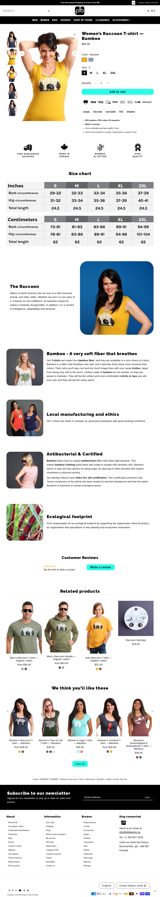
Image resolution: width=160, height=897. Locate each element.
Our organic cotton (15, 826)
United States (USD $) (148, 3)
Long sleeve (89, 842)
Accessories (89, 830)
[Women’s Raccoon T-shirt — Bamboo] (21, 717)
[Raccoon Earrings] (136, 618)
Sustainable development (18, 830)
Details (87, 112)
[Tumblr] (16, 890)
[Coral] (81, 752)
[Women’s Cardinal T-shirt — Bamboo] (109, 717)
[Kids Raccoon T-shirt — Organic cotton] (98, 627)
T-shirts (87, 826)
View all (80, 763)
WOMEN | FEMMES (49, 779)
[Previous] (22, 53)
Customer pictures (53, 854)
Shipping (131, 112)
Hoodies (87, 838)
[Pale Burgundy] (100, 669)
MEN (34, 20)
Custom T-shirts (14, 846)
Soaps (86, 834)
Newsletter (50, 862)
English (106, 885)
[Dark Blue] (23, 752)
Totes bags (88, 858)
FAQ (121, 112)
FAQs (48, 830)
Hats (85, 846)
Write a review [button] (100, 567)
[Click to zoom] (74, 34)
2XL (113, 72)
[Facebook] (9, 890)
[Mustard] (97, 669)
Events (11, 842)
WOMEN (44, 20)
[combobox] (24, 11)
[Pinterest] (12, 890)
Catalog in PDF (52, 850)
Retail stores (51, 846)
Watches (87, 862)
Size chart (97, 112)
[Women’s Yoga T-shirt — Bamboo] (80, 717)
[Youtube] (19, 890)
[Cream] (54, 752)
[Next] (74, 53)
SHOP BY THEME (83, 20)
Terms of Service (15, 858)
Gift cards (50, 842)
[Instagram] (24, 890)
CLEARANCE (103, 20)
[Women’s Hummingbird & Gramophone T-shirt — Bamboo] (139, 717)
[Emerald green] (140, 757)
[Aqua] (78, 752)
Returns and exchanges (56, 834)
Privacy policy (14, 866)
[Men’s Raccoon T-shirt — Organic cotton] (24, 627)
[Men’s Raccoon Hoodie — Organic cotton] (61, 626)
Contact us (50, 866)
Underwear (88, 854)
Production (12, 834)
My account (50, 838)
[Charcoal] (26, 669)
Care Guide (111, 112)
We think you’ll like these (80, 688)
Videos (49, 858)
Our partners (13, 854)
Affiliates (11, 850)
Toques (87, 850)
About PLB (12, 822)
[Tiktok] (28, 890)
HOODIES (65, 20)
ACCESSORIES (120, 20)
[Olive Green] (47, 752)
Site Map (35, 895)
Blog (10, 838)
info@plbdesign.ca (129, 832)
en (133, 3)
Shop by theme (90, 822)
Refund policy (14, 862)
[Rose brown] (137, 757)
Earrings (87, 866)
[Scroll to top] (155, 890)
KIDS (55, 20)
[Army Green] (22, 669)
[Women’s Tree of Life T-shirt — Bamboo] (50, 717)
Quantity (86, 83)
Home (35, 779)
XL (104, 72)
